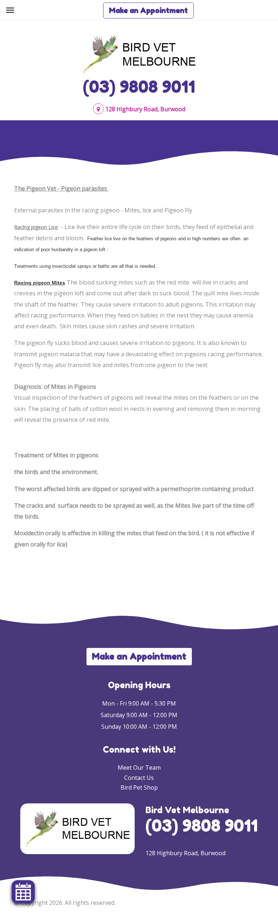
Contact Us (139, 778)
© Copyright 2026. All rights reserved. (64, 903)
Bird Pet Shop (139, 787)
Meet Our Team (139, 767)
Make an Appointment (148, 10)
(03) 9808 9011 (139, 86)
